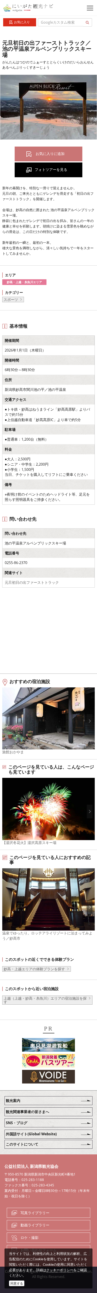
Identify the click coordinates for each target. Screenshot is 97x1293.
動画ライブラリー (35, 1225)
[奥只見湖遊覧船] (48, 1045)
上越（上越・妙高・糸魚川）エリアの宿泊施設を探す (45, 1000)
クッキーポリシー (59, 1270)
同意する (16, 1283)
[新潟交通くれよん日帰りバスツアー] (48, 1061)
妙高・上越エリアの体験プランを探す (34, 968)
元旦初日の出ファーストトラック (32, 582)
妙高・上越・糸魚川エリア (24, 282)
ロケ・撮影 (30, 1237)
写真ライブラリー (35, 1212)
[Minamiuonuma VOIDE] (48, 1077)
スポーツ (11, 299)
